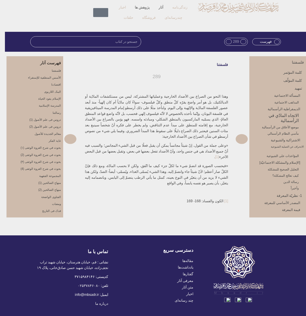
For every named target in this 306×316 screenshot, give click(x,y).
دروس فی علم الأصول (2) (45, 126)
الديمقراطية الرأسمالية (284, 109)
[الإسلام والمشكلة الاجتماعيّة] (279, 162)
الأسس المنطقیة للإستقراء (44, 77)
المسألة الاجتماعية (287, 95)
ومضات (56, 204)
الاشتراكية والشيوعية (285, 140)
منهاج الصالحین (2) (49, 189)
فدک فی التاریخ (51, 211)
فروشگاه (149, 17)
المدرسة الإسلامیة (50, 105)
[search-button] (106, 5)
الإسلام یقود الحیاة (49, 98)
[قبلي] (202, 138)
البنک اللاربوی (52, 91)
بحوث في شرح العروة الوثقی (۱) (41, 147)
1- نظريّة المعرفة (289, 196)
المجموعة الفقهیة (50, 176)
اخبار (122, 7)
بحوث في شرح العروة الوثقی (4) (41, 168)
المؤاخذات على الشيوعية (283, 156)
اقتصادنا (56, 84)
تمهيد (298, 88)
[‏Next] (110, 138)
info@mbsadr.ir (87, 295)
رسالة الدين (291, 182)
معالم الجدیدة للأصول (47, 133)
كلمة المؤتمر (292, 72)
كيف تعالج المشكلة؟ (285, 175)
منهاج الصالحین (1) (49, 183)
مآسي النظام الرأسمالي (283, 133)
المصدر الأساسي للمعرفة (282, 203)
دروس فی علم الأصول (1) (45, 119)
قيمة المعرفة (291, 210)
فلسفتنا (298, 62)
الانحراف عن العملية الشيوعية (287, 146)
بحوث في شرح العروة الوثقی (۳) (41, 161)
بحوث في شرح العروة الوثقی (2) (41, 155)
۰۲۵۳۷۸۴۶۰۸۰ (89, 286)
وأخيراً (295, 188)
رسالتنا (57, 112)
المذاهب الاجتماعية (286, 102)
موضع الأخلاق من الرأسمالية (280, 127)
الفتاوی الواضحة (51, 197)
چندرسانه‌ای (173, 17)
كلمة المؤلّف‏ (292, 80)
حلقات (128, 17)
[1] (217, 157)
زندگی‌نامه (179, 7)
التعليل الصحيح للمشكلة (283, 169)
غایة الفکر (55, 140)
